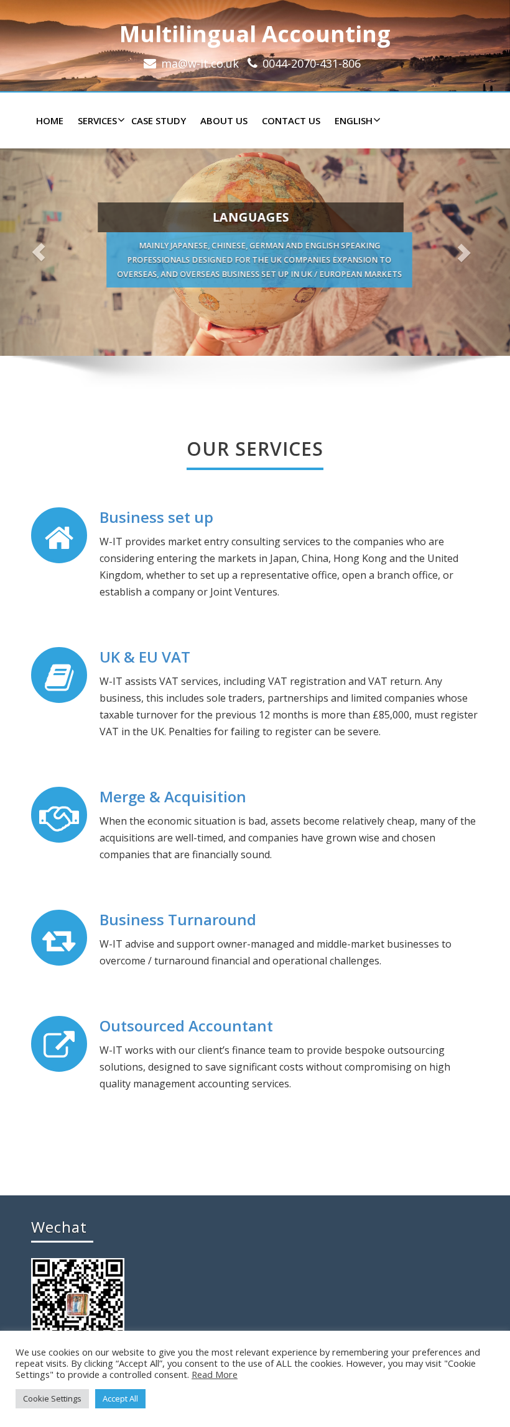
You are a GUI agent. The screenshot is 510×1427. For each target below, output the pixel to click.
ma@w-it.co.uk (200, 63)
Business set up (156, 517)
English (354, 120)
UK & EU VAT (145, 656)
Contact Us (291, 120)
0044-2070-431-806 (311, 63)
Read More (215, 1374)
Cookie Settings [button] (52, 1398)
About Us (224, 120)
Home (49, 120)
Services (97, 120)
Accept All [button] (120, 1398)
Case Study (158, 120)
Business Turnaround (178, 919)
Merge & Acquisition (173, 796)
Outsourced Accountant (186, 1025)
